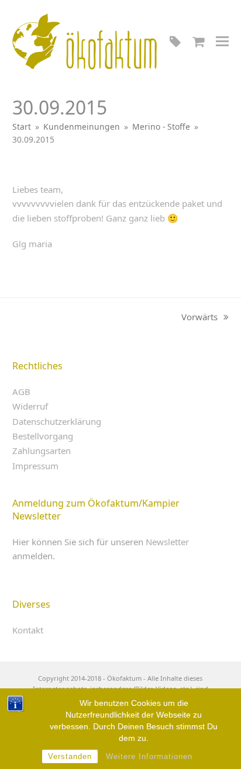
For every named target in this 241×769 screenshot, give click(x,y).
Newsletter (167, 542)
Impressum (35, 466)
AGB (21, 391)
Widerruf (30, 406)
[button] (222, 41)
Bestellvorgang (42, 436)
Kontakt (27, 630)
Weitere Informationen (149, 756)
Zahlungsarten (41, 450)
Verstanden (70, 756)
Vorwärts (199, 317)
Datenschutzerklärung (56, 421)
